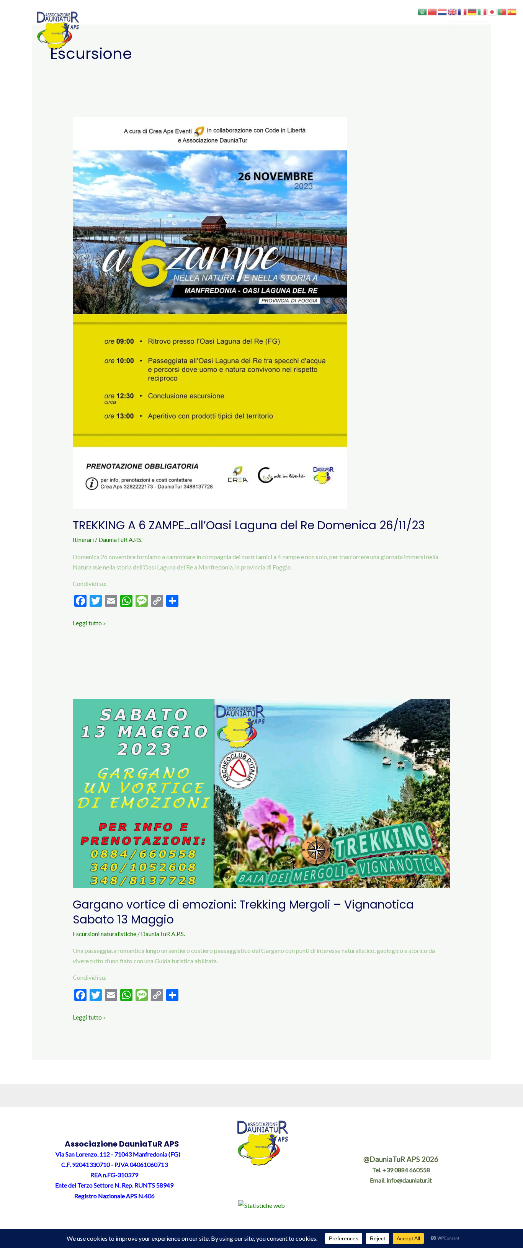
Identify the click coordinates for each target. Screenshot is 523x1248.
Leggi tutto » (89, 622)
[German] (472, 11)
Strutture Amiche (294, 30)
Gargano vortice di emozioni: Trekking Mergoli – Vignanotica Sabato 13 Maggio (243, 912)
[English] (453, 11)
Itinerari (83, 539)
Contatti (418, 30)
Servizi (378, 30)
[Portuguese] (502, 11)
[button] (200, 30)
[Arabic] (423, 11)
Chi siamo (184, 30)
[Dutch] (443, 11)
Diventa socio (235, 30)
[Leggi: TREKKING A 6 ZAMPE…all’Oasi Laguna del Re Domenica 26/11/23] (210, 311)
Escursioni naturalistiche (104, 933)
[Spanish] (512, 11)
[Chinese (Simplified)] (433, 11)
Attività (339, 30)
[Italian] (482, 11)
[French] (462, 11)
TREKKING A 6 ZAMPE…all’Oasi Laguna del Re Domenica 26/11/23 (249, 525)
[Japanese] (492, 11)
